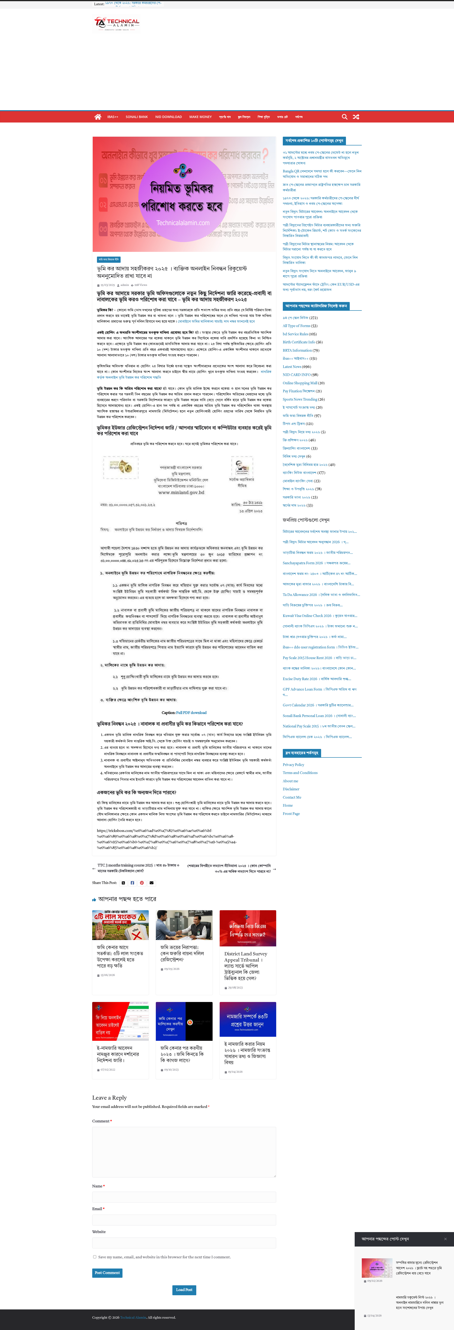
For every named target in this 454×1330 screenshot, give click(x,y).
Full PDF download (191, 713)
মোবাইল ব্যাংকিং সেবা (298, 481)
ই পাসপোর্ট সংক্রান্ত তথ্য (299, 408)
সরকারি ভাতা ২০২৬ (296, 497)
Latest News (292, 367)
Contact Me (292, 798)
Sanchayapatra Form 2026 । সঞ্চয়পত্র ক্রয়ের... (316, 563)
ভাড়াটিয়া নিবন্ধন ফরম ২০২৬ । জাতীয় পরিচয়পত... (318, 553)
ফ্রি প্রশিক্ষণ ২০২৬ (295, 440)
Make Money (200, 116)
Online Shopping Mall (300, 383)
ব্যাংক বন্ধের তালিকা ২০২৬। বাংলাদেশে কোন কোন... (319, 668)
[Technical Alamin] (98, 116)
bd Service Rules (295, 334)
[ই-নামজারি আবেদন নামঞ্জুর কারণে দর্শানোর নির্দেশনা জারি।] (120, 1004)
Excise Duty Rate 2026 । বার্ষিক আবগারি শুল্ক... (317, 679)
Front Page (291, 814)
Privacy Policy (293, 765)
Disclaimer (291, 789)
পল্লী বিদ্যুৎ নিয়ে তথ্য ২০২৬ (301, 432)
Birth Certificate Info (299, 342)
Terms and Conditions (300, 773)
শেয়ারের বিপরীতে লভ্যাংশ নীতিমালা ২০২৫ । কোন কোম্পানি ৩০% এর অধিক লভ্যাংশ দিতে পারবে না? (229, 869)
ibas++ (112, 116)
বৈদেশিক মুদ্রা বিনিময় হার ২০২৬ (305, 465)
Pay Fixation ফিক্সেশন (299, 391)
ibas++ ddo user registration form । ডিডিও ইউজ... (320, 647)
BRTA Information (297, 351)
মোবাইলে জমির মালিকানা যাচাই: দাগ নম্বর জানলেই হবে (216, 322)
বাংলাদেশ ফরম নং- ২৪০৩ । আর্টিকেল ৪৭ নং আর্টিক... (320, 574)
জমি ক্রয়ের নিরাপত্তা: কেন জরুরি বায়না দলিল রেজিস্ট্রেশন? (182, 953)
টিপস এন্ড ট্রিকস (294, 424)
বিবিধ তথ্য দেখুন (294, 457)
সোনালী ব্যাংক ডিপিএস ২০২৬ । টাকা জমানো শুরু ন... (320, 626)
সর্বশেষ (298, 116)
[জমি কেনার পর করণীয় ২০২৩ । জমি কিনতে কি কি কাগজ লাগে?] (184, 1004)
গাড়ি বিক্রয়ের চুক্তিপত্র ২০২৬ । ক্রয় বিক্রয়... (313, 605)
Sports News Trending (300, 400)
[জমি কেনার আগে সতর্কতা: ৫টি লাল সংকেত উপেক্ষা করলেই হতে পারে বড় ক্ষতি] (120, 913)
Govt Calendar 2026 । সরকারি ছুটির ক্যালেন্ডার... (318, 705)
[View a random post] (356, 116)
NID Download (168, 116)
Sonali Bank (137, 116)
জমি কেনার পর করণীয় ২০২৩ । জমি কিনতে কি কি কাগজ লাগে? (182, 1054)
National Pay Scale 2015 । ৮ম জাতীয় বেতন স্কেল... (319, 726)
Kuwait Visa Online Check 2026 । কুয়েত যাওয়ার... (320, 616)
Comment (102, 1121)
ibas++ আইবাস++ (296, 359)
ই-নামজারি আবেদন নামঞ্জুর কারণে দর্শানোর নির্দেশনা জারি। (118, 1054)
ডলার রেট (282, 116)
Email (98, 1209)
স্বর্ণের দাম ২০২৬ (294, 506)
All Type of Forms (296, 326)
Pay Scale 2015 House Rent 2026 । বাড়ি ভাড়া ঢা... (319, 658)
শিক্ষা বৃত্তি (264, 116)
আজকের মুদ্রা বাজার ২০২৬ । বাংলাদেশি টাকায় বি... (318, 584)
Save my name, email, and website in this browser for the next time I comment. (164, 1257)
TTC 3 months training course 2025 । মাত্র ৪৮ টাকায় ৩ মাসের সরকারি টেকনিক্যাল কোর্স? (138, 868)
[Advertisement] (227, 75)
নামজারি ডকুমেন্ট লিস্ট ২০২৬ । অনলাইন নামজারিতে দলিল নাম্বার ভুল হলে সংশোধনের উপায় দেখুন (420, 1303)
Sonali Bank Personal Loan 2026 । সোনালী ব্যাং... (319, 716)
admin (125, 285)
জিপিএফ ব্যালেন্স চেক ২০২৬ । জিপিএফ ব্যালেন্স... (317, 737)
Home (288, 806)
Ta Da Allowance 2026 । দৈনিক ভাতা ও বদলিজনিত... (321, 595)
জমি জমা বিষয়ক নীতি (109, 259)
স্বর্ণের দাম (225, 116)
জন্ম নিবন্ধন (244, 116)
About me (290, 781)
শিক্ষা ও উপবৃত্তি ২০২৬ (298, 489)
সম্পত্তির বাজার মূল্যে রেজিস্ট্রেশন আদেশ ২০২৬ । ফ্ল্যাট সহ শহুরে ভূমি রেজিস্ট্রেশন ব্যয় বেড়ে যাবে (419, 1268)
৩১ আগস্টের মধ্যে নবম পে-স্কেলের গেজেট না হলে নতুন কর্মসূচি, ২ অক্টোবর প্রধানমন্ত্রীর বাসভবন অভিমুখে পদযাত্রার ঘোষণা (321, 158)
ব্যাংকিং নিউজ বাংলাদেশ (299, 473)
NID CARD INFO (297, 375)
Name (98, 1186)
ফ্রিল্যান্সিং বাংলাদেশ (296, 449)
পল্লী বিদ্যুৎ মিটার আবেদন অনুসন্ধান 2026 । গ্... (316, 542)
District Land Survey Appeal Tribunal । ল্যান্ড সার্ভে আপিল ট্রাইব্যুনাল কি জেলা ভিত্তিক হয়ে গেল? (245, 966)
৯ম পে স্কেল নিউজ (295, 318)
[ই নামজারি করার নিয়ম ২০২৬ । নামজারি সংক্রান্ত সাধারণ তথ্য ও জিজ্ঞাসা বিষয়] (248, 1004)
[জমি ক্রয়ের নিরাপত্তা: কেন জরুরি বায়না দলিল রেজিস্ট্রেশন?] (184, 913)
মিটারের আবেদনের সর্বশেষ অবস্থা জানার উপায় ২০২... (320, 532)
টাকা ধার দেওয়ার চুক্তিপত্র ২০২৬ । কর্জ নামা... (315, 637)
